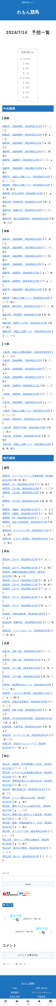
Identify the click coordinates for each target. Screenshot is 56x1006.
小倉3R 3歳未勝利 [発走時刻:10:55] (22, 369)
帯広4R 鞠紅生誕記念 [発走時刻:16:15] (23, 789)
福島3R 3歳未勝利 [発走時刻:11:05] (21, 256)
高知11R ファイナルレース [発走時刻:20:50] (26, 630)
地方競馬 (26, 78)
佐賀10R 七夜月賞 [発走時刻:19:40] (22, 726)
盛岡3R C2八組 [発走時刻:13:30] (20, 488)
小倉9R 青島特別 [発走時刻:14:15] (21, 419)
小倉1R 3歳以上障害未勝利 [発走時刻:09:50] (26, 352)
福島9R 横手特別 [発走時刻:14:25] (21, 306)
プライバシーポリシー (41, 992)
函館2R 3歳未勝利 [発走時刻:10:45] (22, 135)
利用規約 (15, 992)
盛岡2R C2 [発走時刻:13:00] (18, 484)
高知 (27, 87)
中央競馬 (26, 59)
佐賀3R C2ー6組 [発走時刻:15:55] (21, 668)
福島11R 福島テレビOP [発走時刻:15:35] (24, 323)
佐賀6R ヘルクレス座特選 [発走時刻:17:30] (26, 693)
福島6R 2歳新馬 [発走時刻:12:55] (20, 281)
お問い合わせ (41, 988)
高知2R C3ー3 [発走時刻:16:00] (20, 567)
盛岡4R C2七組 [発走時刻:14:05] (20, 492)
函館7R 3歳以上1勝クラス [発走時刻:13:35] (26, 176)
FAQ (15, 988)
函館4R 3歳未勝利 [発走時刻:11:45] (21, 151)
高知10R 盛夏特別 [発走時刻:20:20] (22, 622)
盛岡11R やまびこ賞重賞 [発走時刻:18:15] (25, 539)
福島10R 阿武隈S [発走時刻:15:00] (21, 314)
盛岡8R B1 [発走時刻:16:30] (18, 518)
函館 (27, 63)
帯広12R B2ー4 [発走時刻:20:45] (20, 856)
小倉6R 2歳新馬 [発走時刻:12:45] (20, 394)
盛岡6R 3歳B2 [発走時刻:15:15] (20, 509)
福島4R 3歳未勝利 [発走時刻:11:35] (21, 264)
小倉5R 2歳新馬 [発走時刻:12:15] (20, 385)
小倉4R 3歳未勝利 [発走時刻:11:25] (21, 377)
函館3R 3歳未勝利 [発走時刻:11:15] (21, 143)
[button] (50, 604)
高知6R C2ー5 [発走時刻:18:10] (20, 588)
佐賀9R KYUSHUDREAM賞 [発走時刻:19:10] (27, 718)
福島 (27, 68)
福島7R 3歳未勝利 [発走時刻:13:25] (22, 289)
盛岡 (27, 83)
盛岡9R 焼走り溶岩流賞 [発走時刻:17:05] (24, 522)
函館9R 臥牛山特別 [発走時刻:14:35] (22, 193)
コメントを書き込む (28, 955)
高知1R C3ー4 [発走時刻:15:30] (20, 559)
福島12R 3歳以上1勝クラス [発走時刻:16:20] (26, 331)
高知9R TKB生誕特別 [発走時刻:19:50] (23, 614)
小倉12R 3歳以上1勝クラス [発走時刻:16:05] (26, 444)
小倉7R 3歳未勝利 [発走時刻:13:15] (22, 402)
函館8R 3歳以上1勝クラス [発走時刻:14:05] (26, 185)
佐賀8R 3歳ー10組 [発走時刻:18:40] (22, 710)
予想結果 (41, 997)
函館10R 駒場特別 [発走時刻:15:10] (22, 202)
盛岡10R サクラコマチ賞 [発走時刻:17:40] (25, 530)
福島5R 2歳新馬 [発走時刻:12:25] (20, 273)
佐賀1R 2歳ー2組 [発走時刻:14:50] (21, 651)
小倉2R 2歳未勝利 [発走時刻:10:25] (22, 360)
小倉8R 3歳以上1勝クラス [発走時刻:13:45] (26, 411)
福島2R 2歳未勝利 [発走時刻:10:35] (22, 247)
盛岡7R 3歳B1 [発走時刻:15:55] (20, 513)
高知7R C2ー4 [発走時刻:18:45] (20, 597)
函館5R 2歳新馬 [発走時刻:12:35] (20, 160)
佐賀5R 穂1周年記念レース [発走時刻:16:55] (26, 685)
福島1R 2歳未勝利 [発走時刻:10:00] (22, 239)
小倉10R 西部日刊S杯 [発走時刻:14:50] (24, 427)
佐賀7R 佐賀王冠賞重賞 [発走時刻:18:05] (24, 701)
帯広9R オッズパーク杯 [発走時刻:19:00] (24, 831)
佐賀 (27, 92)
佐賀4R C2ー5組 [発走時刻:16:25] (21, 676)
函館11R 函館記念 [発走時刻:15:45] (21, 210)
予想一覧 (8, 905)
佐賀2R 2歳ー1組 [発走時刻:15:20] (21, 659)
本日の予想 (15, 997)
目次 (23, 52)
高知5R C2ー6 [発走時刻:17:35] (20, 584)
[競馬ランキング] (10, 893)
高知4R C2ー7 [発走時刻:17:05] (20, 580)
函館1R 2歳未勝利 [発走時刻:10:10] (22, 126)
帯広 (27, 97)
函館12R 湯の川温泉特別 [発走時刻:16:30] (25, 218)
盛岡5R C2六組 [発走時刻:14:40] (20, 501)
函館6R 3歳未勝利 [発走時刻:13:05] (22, 168)
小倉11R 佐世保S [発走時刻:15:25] (21, 436)
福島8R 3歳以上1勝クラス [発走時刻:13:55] (26, 298)
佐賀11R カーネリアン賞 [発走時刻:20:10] (25, 735)
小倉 (27, 73)
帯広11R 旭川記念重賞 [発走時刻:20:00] (24, 848)
